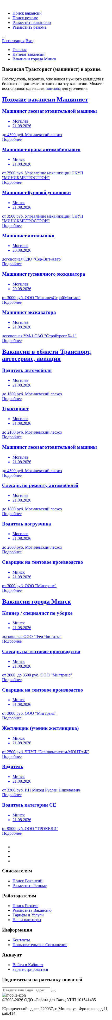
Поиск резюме (25, 18)
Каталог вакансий (29, 54)
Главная (20, 49)
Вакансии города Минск (34, 59)
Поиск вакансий (27, 13)
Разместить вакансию (32, 22)
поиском (53, 88)
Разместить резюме (29, 27)
